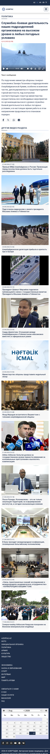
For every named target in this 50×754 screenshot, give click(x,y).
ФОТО (3, 641)
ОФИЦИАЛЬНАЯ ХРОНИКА (12, 644)
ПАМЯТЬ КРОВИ (8, 680)
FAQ (3, 701)
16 (7, 730)
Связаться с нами (10, 689)
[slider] (10, 69)
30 (7, 737)
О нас (4, 692)
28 (40, 733)
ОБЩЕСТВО (6, 657)
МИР (3, 677)
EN (40, 2)
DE (43, 2)
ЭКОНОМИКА (6, 665)
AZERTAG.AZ (6, 638)
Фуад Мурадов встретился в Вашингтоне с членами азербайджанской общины (21, 416)
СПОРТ (4, 671)
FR (46, 2)
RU (37, 2)
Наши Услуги (7, 695)
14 (40, 726)
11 (20, 726)
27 (34, 733)
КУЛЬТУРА (5, 653)
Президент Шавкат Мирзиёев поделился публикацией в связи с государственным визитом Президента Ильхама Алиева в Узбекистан (24, 292)
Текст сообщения (8, 75)
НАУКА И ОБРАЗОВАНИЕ (11, 668)
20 (34, 730)
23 (7, 733)
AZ (34, 2)
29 (47, 733)
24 (14, 733)
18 (20, 730)
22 (47, 730)
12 (27, 726)
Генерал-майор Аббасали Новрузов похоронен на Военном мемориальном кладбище (24, 625)
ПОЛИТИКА (7, 16)
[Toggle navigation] (45, 9)
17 (14, 730)
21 (40, 730)
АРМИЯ (4, 650)
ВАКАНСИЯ (6, 698)
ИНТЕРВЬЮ (6, 674)
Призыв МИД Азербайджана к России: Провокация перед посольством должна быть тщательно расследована (25, 169)
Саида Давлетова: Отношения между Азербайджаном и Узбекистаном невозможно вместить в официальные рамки (22, 334)
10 (14, 726)
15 (47, 726)
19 (27, 730)
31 (14, 737)
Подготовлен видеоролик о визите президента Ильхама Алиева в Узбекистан (23, 210)
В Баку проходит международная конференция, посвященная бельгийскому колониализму (23, 543)
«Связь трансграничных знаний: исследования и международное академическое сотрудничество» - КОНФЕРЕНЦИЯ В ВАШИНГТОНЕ (24, 584)
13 (34, 726)
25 (20, 733)
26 (27, 733)
